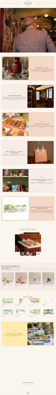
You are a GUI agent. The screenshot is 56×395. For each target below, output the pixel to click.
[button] (2, 3)
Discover (41, 65)
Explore (41, 177)
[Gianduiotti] (35, 278)
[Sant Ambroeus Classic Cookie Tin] (8, 278)
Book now (39, 3)
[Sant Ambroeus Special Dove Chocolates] (21, 278)
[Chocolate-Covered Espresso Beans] (48, 278)
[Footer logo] (28, 393)
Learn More (41, 121)
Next (54, 269)
